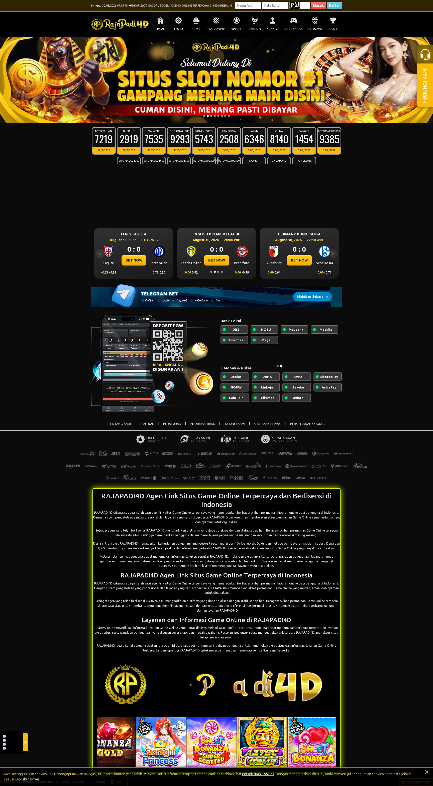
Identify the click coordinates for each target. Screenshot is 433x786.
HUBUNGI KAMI (234, 423)
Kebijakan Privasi (27, 779)
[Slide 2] (208, 115)
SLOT (196, 29)
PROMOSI (314, 29)
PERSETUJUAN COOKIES (307, 423)
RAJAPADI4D (155, 530)
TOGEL (178, 29)
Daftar (334, 6)
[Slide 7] (225, 115)
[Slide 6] (222, 115)
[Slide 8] (229, 115)
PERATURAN (172, 423)
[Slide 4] (215, 115)
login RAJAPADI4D (187, 650)
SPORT (236, 29)
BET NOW (134, 260)
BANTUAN (147, 423)
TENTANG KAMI (119, 423)
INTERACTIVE (293, 29)
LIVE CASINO (216, 29)
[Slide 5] (218, 115)
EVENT (333, 29)
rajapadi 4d (191, 645)
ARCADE (273, 29)
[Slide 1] (204, 115)
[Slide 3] (211, 115)
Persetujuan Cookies (258, 774)
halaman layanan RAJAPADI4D (216, 610)
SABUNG (255, 29)
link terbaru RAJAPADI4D (296, 632)
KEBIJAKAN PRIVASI (267, 423)
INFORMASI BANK (202, 423)
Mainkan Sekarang (312, 296)
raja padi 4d (166, 645)
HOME (160, 29)
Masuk (318, 6)
